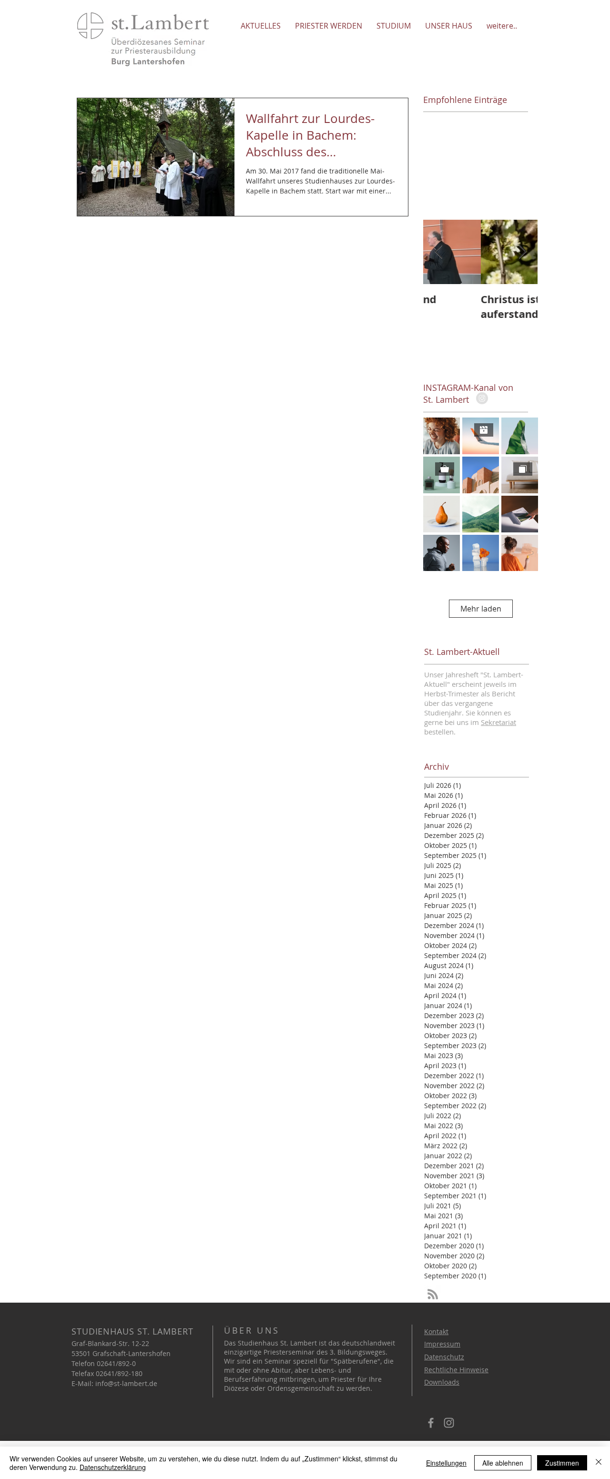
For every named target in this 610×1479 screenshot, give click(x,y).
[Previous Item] (438, 252)
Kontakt (436, 1331)
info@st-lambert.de (126, 1383)
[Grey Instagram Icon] (449, 1422)
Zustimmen (562, 1463)
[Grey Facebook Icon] (430, 1422)
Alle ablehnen (502, 1463)
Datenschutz (444, 1356)
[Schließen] (598, 1462)
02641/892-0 (116, 1363)
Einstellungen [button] (446, 1463)
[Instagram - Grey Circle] (482, 398)
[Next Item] (522, 252)
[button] (261, 25)
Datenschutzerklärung (113, 1467)
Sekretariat (498, 722)
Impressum (442, 1343)
